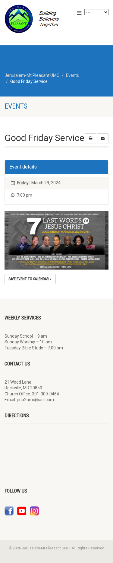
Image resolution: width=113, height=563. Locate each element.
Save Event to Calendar (28, 279)
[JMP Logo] (38, 19)
